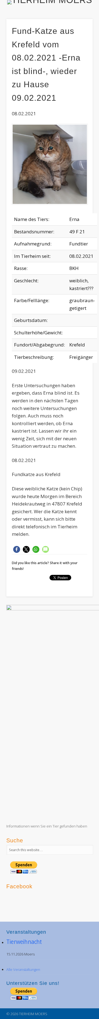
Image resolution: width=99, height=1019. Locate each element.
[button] (16, 549)
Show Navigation (79, 49)
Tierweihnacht (24, 941)
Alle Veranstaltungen (23, 969)
